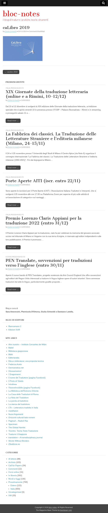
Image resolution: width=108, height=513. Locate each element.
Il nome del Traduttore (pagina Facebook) (27, 378)
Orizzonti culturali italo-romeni (21, 417)
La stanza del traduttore (19, 404)
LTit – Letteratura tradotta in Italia (23, 407)
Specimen (12, 424)
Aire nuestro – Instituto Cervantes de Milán (27, 344)
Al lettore (12, 459)
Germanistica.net (16, 368)
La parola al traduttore (18, 401)
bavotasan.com (66, 510)
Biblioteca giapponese (18, 351)
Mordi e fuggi (14, 479)
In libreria (12, 475)
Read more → (13, 121)
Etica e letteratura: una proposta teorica (26, 361)
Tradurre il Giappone (17, 434)
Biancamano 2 (14, 326)
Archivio (11, 462)
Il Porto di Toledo (15, 381)
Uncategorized (14, 492)
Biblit (10, 354)
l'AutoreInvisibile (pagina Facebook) (24, 388)
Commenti (13, 469)
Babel (11, 348)
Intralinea (12, 384)
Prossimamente (17, 88)
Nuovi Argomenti (15, 414)
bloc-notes (21, 14)
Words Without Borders (18, 441)
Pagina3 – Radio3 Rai (18, 421)
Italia (8, 88)
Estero (9, 257)
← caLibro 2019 (11, 72)
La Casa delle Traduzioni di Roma (23, 394)
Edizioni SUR (14, 330)
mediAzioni (13, 411)
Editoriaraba (13, 358)
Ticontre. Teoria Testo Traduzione (23, 431)
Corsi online (13, 472)
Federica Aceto (15, 364)
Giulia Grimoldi (10, 31)
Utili (10, 495)
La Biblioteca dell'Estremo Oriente (23, 391)
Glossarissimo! (15, 371)
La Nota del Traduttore (18, 397)
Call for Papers (15, 465)
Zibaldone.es (14, 444)
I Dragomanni (14, 374)
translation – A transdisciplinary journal (25, 437)
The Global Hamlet (16, 427)
